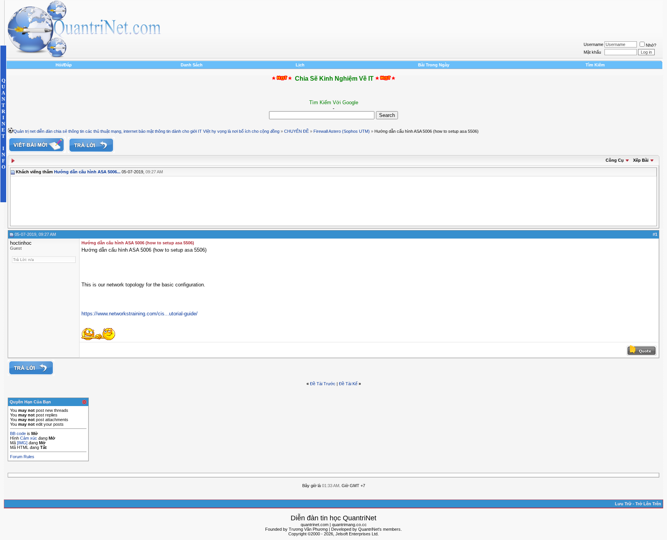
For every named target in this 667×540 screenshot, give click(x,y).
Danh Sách (192, 65)
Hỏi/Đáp (64, 65)
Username (593, 44)
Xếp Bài (640, 160)
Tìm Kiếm (595, 65)
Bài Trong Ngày (433, 65)
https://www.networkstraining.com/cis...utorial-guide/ (139, 314)
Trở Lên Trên (648, 503)
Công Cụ (615, 160)
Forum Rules (22, 456)
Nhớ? (651, 45)
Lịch (300, 65)
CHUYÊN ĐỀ (296, 131)
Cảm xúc (28, 438)
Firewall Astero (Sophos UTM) (341, 131)
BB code (18, 433)
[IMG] (22, 442)
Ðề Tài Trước (322, 383)
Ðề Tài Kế (348, 383)
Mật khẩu (592, 52)
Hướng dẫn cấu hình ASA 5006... (87, 171)
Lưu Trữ (623, 503)
